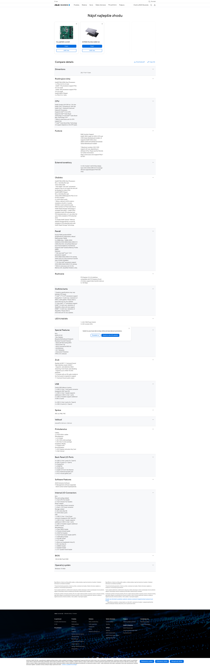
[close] (129, 328)
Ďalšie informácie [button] (101, 5)
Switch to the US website (110, 335)
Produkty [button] (76, 5)
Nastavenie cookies (147, 661)
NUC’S (73, 626)
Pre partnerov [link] (112, 5)
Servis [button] (91, 5)
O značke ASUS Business (60, 621)
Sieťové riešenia (75, 644)
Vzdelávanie (91, 626)
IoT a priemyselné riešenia (78, 641)
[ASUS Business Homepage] (62, 5)
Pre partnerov (57, 627)
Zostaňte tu (95, 335)
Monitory (74, 629)
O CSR (55, 624)
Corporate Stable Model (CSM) (130, 630)
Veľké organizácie (93, 624)
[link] (66, 50)
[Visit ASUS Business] (59, 613)
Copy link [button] (152, 62)
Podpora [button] (121, 5)
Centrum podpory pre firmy (129, 621)
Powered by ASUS (127, 633)
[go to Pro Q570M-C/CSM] (66, 32)
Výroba (90, 629)
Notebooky (74, 621)
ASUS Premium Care (128, 628)
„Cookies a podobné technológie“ (69, 664)
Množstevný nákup (144, 621)
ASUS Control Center (110, 633)
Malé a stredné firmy (93, 621)
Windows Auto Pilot (110, 637)
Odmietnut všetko (162, 661)
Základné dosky (75, 636)
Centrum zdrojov (109, 621)
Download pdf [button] (140, 62)
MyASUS (108, 630)
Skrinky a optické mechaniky (78, 646)
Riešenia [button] (84, 5)
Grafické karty (75, 639)
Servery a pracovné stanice (78, 634)
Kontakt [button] (153, 1)
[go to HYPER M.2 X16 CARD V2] (92, 32)
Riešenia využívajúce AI (94, 631)
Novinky (108, 624)
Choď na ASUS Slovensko (141, 5)
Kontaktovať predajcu (145, 624)
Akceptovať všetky (176, 661)
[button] (151, 5)
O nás (56, 1)
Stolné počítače (75, 624)
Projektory (74, 631)
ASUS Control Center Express (112, 635)
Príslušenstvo (75, 648)
